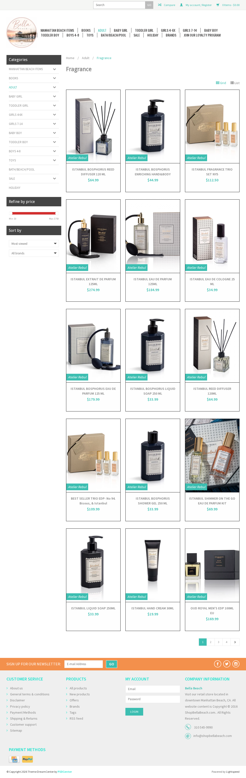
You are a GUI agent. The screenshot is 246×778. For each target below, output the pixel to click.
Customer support (23, 724)
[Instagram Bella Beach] (236, 664)
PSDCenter (65, 771)
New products (80, 694)
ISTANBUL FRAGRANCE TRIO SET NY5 (212, 171)
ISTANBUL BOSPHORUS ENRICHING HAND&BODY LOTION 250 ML (153, 172)
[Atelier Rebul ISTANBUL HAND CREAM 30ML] (153, 565)
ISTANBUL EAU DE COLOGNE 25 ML (212, 281)
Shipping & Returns (23, 718)
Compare (169, 5)
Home (70, 58)
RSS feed (76, 718)
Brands (171, 35)
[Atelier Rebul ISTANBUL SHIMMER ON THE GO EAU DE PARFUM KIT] (212, 455)
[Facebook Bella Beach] (217, 664)
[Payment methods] (14, 759)
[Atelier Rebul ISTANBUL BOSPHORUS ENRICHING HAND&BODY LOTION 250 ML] (153, 126)
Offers (74, 700)
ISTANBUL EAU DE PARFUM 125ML (153, 281)
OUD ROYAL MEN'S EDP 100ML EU (212, 610)
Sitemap (16, 730)
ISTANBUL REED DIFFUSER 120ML (212, 391)
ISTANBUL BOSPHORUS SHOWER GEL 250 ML (153, 500)
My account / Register (198, 5)
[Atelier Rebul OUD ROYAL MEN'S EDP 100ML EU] (212, 565)
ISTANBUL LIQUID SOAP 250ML (93, 608)
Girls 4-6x (168, 30)
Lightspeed (233, 771)
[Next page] (235, 642)
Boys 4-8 (73, 35)
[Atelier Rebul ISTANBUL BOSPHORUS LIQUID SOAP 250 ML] (153, 345)
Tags (73, 712)
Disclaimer (17, 700)
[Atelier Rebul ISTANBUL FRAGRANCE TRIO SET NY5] (212, 126)
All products (78, 688)
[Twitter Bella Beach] (226, 664)
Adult (102, 30)
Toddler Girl (144, 30)
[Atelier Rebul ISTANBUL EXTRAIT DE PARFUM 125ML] (93, 236)
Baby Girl (121, 30)
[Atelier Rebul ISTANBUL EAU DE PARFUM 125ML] (153, 236)
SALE (137, 35)
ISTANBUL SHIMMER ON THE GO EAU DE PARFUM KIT (212, 500)
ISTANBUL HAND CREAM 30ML (152, 608)
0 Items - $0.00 (231, 5)
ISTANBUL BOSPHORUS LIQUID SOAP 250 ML (152, 391)
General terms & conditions (29, 694)
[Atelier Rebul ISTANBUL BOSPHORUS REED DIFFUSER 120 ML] (93, 126)
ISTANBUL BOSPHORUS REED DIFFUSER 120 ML (93, 171)
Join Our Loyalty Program (202, 35)
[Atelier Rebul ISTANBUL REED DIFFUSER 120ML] (212, 345)
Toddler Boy (50, 35)
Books (86, 30)
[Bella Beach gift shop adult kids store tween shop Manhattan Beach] (21, 32)
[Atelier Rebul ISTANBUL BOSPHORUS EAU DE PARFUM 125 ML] (93, 345)
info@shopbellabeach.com (212, 736)
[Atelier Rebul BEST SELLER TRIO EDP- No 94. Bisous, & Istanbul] (93, 455)
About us (16, 688)
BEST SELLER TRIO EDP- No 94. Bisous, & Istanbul (93, 500)
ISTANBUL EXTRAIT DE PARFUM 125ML (93, 281)
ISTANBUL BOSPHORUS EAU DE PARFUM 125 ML (93, 391)
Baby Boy (211, 30)
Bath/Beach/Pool (113, 35)
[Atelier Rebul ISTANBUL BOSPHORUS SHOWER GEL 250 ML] (153, 455)
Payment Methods (23, 712)
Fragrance (104, 58)
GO (149, 5)
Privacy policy (20, 706)
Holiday (152, 35)
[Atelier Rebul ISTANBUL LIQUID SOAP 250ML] (93, 565)
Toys (89, 35)
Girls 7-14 (190, 30)
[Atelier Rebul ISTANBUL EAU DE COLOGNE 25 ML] (212, 236)
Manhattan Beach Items (57, 30)
